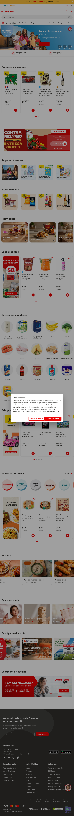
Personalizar (35, 418)
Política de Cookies (53, 411)
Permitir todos (53, 418)
